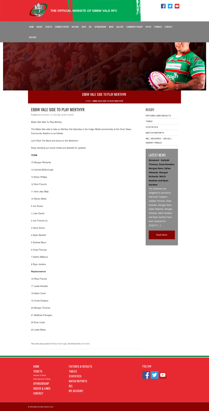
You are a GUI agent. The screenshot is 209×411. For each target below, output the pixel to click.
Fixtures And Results (158, 115)
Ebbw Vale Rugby (59, 343)
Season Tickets (39, 375)
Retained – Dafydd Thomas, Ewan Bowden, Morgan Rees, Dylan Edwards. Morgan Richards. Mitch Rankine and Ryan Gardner (162, 172)
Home (31, 26)
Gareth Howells (67, 115)
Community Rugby (134, 26)
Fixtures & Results (80, 366)
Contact (168, 26)
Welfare (75, 26)
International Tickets (42, 379)
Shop (84, 26)
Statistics (152, 127)
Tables (73, 371)
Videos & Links (41, 388)
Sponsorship (100, 26)
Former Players (62, 26)
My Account (76, 391)
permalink (85, 343)
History (32, 37)
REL (90, 26)
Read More (161, 234)
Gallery (119, 26)
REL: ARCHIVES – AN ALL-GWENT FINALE (159, 140)
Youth (148, 26)
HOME (88, 101)
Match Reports (155, 132)
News (111, 26)
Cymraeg (158, 26)
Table (149, 121)
